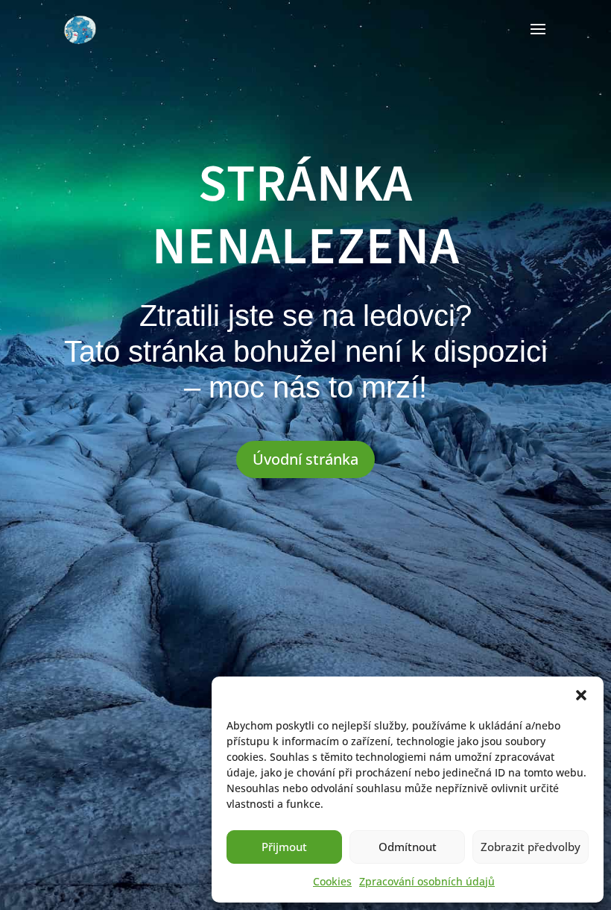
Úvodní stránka (305, 459)
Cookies (332, 881)
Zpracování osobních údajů (427, 881)
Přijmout (284, 846)
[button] (581, 695)
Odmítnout (408, 846)
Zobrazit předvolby (530, 846)
